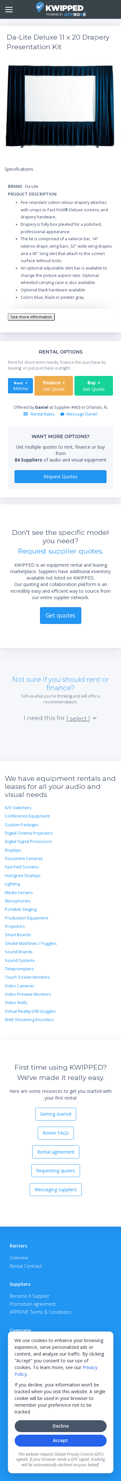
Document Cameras (24, 858)
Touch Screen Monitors (27, 977)
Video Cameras (19, 986)
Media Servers (19, 892)
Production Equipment (26, 918)
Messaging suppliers (56, 1189)
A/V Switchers (18, 807)
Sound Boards (19, 952)
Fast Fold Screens (22, 867)
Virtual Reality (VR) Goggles (30, 1011)
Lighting (12, 884)
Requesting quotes (55, 1170)
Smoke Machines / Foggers (31, 943)
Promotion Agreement (33, 1304)
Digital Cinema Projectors (29, 833)
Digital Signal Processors (28, 841)
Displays (13, 850)
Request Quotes (60, 476)
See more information (31, 317)
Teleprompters (19, 969)
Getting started (55, 1114)
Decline (61, 1426)
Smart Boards (18, 934)
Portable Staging (20, 909)
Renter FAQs (56, 1133)
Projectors (15, 926)
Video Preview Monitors (28, 994)
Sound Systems (20, 960)
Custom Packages (22, 824)
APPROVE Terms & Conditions (40, 1312)
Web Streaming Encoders (29, 1019)
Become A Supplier (29, 1296)
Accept (60, 1440)
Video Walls (16, 1002)
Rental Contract (26, 1266)
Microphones (18, 901)
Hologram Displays (23, 875)
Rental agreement (56, 1152)
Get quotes (60, 615)
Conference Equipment (27, 816)
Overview (19, 1258)
